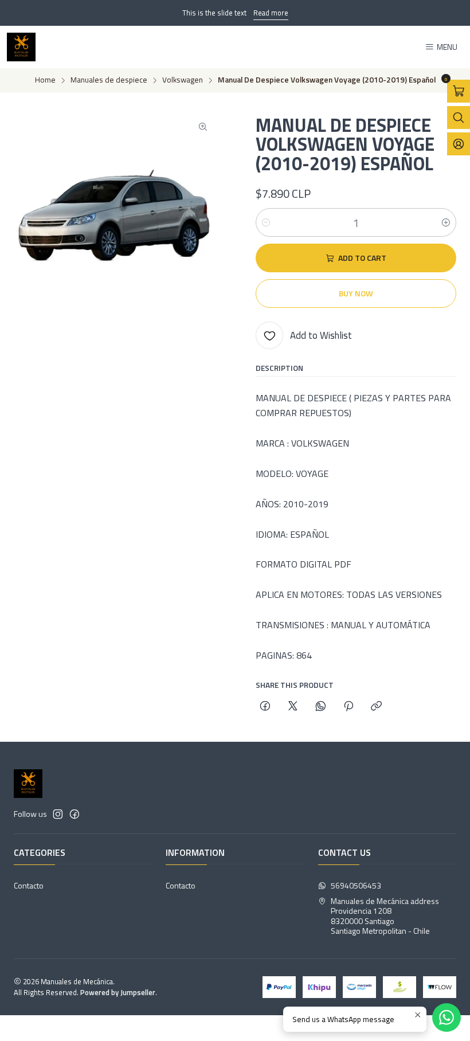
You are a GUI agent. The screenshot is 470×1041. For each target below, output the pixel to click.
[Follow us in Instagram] (58, 814)
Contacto (29, 885)
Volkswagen (182, 80)
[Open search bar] (458, 117)
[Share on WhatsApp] (320, 706)
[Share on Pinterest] (348, 706)
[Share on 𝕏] (293, 706)
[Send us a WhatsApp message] (446, 1017)
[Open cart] (458, 91)
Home (45, 80)
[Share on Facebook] (265, 706)
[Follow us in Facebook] (74, 814)
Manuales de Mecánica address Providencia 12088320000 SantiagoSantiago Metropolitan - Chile (385, 916)
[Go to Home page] (21, 47)
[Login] (458, 143)
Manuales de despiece (108, 80)
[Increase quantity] (446, 222)
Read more (270, 12)
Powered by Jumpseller (117, 992)
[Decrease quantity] (266, 222)
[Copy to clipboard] (376, 706)
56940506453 (356, 885)
